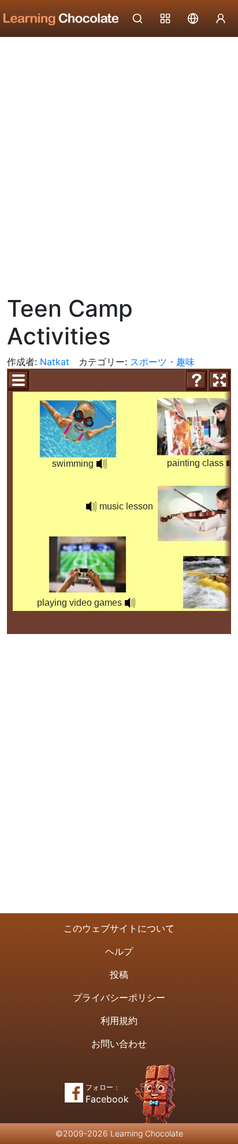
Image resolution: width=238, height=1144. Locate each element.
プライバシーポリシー (119, 997)
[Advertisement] (119, 162)
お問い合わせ (119, 1043)
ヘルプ (119, 951)
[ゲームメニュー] (18, 380)
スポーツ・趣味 (162, 361)
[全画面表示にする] (219, 380)
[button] (101, 464)
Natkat (54, 361)
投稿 (119, 974)
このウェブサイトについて (119, 928)
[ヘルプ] (196, 380)
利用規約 (119, 1020)
